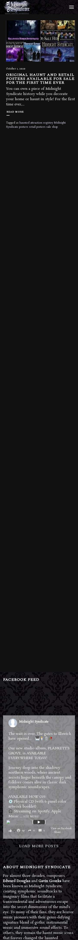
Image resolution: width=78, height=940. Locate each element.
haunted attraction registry (36, 123)
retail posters (37, 127)
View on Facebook (61, 828)
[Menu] (71, 7)
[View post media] (39, 822)
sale (48, 127)
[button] (28, 830)
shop (55, 127)
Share (57, 832)
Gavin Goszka (50, 881)
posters (23, 127)
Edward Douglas (16, 881)
